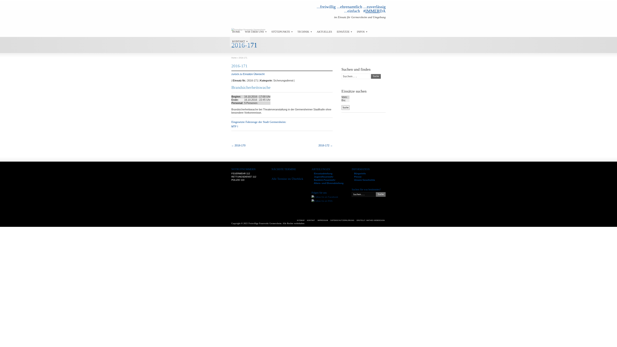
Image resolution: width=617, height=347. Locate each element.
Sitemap (301, 220)
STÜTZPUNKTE (280, 31)
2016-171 (239, 66)
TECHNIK (303, 31)
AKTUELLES (324, 31)
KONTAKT (238, 41)
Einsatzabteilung (322, 173)
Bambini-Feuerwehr (324, 180)
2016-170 (238, 145)
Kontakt (311, 220)
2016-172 (325, 145)
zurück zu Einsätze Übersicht (247, 74)
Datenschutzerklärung (342, 220)
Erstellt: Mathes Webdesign (371, 220)
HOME (236, 31)
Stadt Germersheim (274, 122)
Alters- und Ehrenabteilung (328, 183)
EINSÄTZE (343, 31)
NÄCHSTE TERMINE (284, 169)
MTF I (234, 126)
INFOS (361, 31)
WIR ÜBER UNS (254, 31)
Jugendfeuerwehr (323, 176)
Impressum (322, 220)
